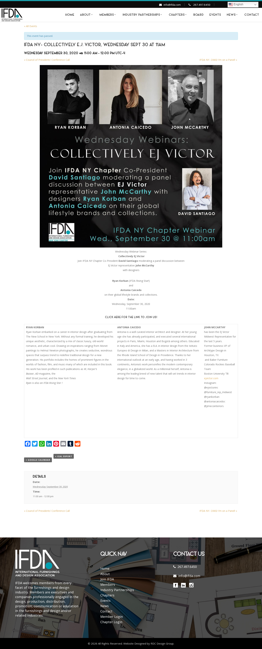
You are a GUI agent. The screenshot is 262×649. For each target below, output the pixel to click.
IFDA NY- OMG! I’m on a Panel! (218, 59)
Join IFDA (107, 579)
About (105, 574)
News (104, 606)
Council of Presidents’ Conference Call (47, 59)
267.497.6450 (201, 4)
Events (105, 600)
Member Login (111, 616)
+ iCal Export (63, 456)
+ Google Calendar (38, 460)
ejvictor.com (211, 378)
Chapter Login (111, 622)
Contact (106, 611)
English (238, 4)
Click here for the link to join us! (131, 317)
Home (104, 568)
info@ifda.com (172, 4)
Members (107, 584)
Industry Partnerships (117, 590)
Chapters (107, 595)
